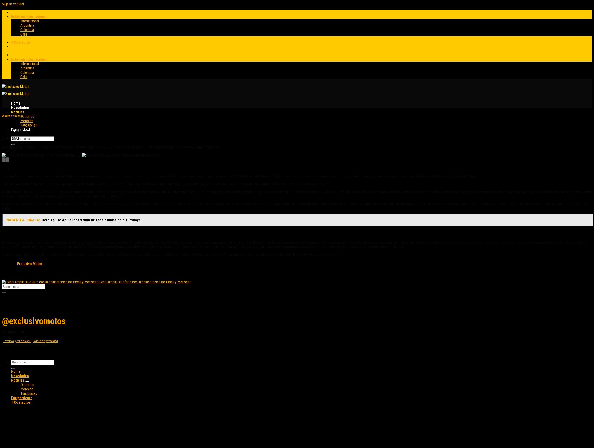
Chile (23, 34)
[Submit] (13, 144)
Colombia (27, 30)
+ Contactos (21, 42)
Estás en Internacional (29, 16)
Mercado (26, 121)
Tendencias (28, 393)
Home (15, 103)
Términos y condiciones (17, 341)
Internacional (29, 21)
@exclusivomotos (34, 321)
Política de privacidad (45, 341)
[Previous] (4, 159)
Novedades (20, 107)
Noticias (17, 112)
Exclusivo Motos (30, 264)
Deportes (27, 116)
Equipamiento (21, 398)
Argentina (27, 25)
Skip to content (13, 4)
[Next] (7, 159)
